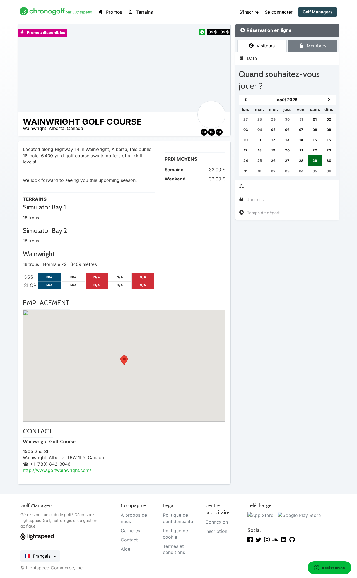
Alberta (56, 128)
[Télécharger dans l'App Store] (260, 515)
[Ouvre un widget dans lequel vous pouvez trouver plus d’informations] (329, 568)
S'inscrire (249, 12)
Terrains (144, 12)
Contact (129, 540)
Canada (75, 128)
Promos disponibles (45, 32)
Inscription (216, 531)
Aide (125, 549)
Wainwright (34, 128)
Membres (315, 46)
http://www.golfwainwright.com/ (57, 470)
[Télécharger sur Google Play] (299, 515)
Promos (113, 12)
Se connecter (279, 12)
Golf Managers (317, 12)
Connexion (216, 522)
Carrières (130, 530)
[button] (124, 360)
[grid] (287, 135)
